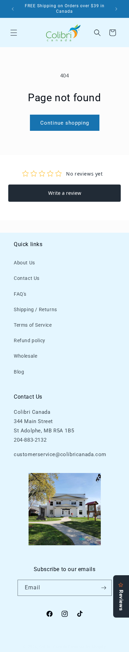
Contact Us (27, 278)
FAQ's (20, 294)
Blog (19, 372)
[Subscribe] (103, 588)
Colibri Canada (53, 647)
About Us (24, 262)
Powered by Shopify (87, 647)
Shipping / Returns (35, 309)
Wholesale (25, 356)
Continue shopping (64, 123)
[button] (13, 32)
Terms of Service (33, 325)
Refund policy (29, 340)
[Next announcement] (116, 9)
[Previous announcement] (12, 9)
